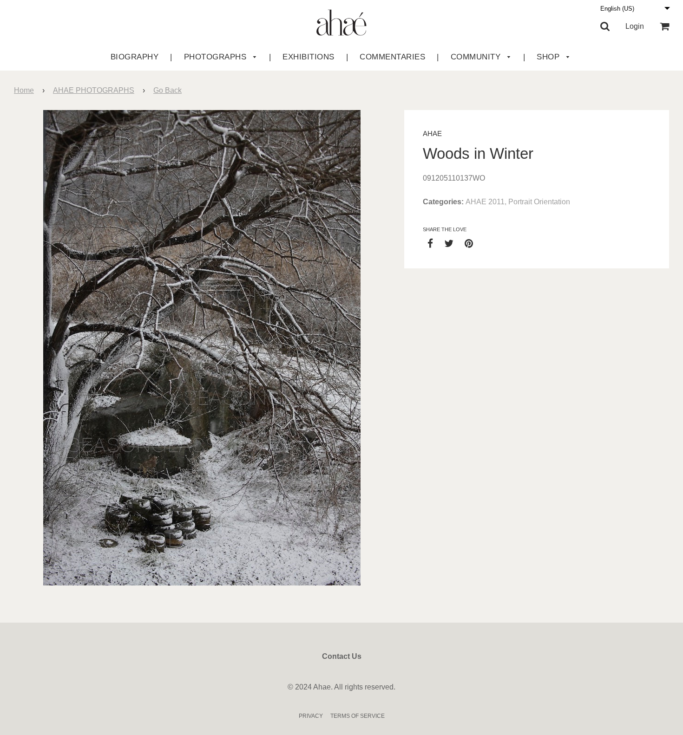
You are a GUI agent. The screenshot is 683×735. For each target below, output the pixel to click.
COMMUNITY (477, 56)
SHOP (549, 56)
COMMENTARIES (392, 56)
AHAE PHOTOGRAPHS (93, 90)
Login (634, 26)
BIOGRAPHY (135, 56)
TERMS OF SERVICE (357, 716)
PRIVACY (311, 716)
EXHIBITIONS (308, 56)
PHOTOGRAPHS (216, 56)
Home (24, 90)
